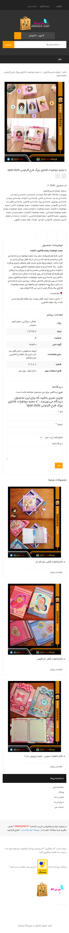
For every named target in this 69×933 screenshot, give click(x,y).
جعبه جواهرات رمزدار (12, 209)
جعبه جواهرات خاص (20, 205)
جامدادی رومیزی (58, 202)
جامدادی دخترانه (29, 198)
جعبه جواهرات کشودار (34, 212)
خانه (64, 72)
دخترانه (24, 216)
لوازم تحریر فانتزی (51, 72)
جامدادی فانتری (30, 202)
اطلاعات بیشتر (51, 238)
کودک (34, 219)
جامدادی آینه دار (18, 194)
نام (60, 412)
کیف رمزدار (25, 219)
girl (49, 194)
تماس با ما (59, 797)
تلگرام (59, 6)
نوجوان (56, 219)
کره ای (41, 219)
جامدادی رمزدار (13, 198)
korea (55, 194)
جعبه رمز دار (17, 212)
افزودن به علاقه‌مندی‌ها (63, 176)
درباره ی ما (59, 802)
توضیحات (61, 238)
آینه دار (39, 194)
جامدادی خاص (44, 198)
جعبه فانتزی (53, 216)
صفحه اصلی (58, 787)
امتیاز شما (58, 437)
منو (59, 59)
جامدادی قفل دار (14, 202)
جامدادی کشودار (58, 205)
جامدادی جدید (59, 198)
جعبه (47, 205)
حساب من (32, 6)
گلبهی (17, 219)
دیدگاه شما (57, 443)
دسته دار (15, 216)
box (45, 194)
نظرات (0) (42, 238)
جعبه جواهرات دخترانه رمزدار (36, 209)
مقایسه (57, 176)
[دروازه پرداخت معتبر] (42, 867)
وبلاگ (61, 792)
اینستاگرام (44, 6)
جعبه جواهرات (37, 205)
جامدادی (31, 194)
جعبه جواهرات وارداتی (56, 212)
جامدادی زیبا (44, 202)
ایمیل (59, 424)
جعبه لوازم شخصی (37, 216)
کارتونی (48, 219)
